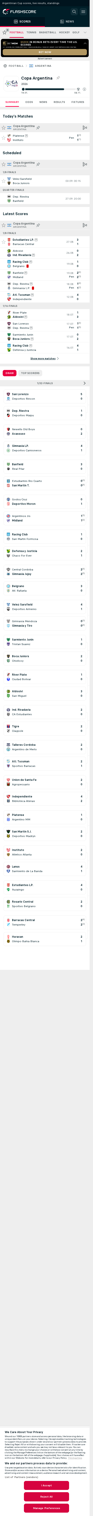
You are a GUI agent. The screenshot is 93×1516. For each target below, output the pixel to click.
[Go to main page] (22, 11)
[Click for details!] (45, 137)
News (43, 102)
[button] (84, 89)
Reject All (46, 1496)
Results (59, 102)
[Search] (74, 11)
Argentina (43, 65)
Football (16, 65)
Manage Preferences (46, 1508)
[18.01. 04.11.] (53, 89)
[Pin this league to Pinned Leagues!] (58, 78)
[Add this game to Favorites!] (3, 137)
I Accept (46, 1485)
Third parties (75, 1458)
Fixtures (77, 102)
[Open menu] (83, 11)
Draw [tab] (9, 373)
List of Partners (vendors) (21, 1477)
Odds (29, 102)
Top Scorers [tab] (30, 373)
